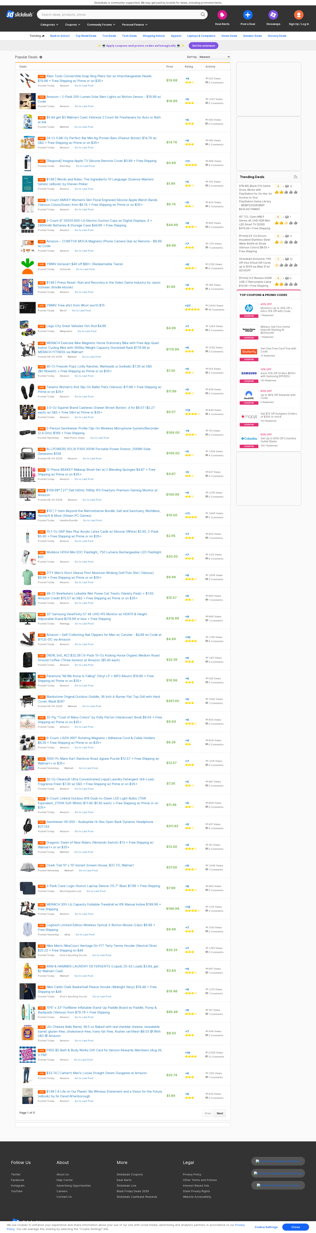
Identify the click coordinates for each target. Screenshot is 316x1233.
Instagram (18, 1185)
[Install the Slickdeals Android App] (278, 1173)
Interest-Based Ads (196, 1185)
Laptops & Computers (201, 35)
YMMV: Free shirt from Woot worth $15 (75, 305)
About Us (63, 1174)
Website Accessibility (197, 1196)
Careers (62, 1191)
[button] (299, 18)
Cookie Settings (266, 1227)
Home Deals (229, 35)
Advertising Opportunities (74, 1185)
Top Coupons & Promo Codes (263, 295)
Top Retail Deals (85, 35)
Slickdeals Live (126, 1185)
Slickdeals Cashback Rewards (137, 1196)
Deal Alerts (124, 1180)
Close (295, 1227)
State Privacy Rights (196, 1191)
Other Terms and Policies (200, 1180)
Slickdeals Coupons (130, 1174)
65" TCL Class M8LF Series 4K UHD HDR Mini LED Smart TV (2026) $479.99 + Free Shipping (254, 222)
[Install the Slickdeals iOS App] (278, 1185)
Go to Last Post (84, 85)
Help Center (65, 1180)
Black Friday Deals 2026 (133, 1191)
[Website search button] (203, 14)
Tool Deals (109, 35)
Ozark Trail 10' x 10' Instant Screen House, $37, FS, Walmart (90, 865)
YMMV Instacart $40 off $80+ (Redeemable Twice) (84, 264)
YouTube (16, 1191)
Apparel (176, 35)
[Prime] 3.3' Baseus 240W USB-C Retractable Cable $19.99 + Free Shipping (255, 281)
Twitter (16, 1174)
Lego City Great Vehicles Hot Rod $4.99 (76, 326)
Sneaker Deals (252, 35)
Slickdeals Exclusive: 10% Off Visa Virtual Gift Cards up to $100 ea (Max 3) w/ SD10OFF (255, 264)
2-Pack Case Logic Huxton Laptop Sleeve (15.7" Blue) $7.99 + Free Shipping (103, 886)
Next (220, 1113)
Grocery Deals (277, 35)
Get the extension (203, 45)
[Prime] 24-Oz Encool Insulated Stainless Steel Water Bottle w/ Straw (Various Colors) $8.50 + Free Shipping (254, 243)
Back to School (59, 35)
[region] (158, 1227)
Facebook (17, 1180)
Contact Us (64, 1196)
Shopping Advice (154, 35)
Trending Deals (252, 176)
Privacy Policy (192, 1174)
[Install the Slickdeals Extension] (278, 1161)
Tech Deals (129, 35)
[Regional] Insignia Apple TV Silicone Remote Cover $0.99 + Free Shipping (101, 161)
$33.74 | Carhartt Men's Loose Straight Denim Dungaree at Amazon (96, 1073)
